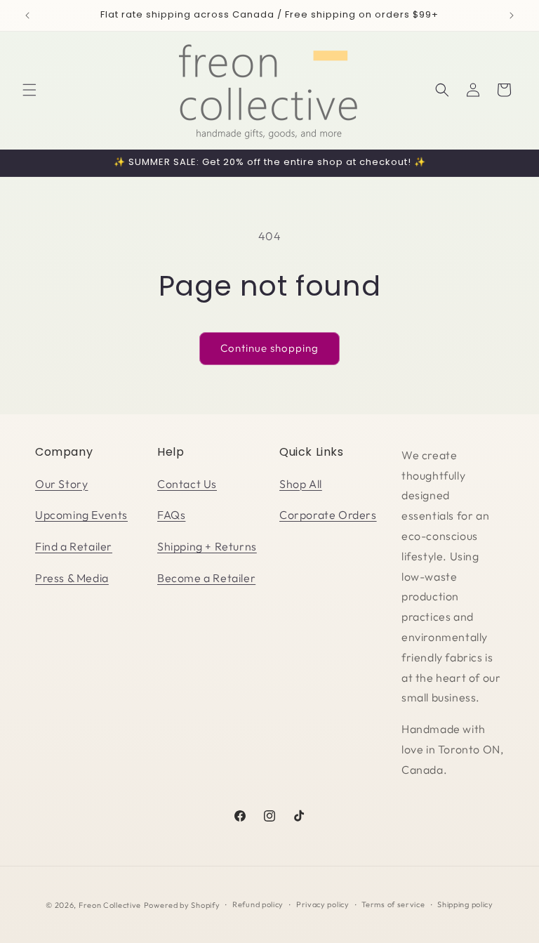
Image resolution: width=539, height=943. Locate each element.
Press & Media (72, 578)
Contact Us (187, 484)
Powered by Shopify (182, 905)
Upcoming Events (81, 515)
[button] (29, 89)
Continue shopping (269, 348)
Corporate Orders (328, 515)
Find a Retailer (73, 546)
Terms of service (393, 904)
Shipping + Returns (207, 546)
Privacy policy (323, 904)
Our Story (61, 484)
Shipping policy (465, 904)
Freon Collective (110, 905)
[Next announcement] (511, 15)
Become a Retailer (206, 578)
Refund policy (258, 904)
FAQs (171, 515)
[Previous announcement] (27, 15)
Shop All (300, 484)
